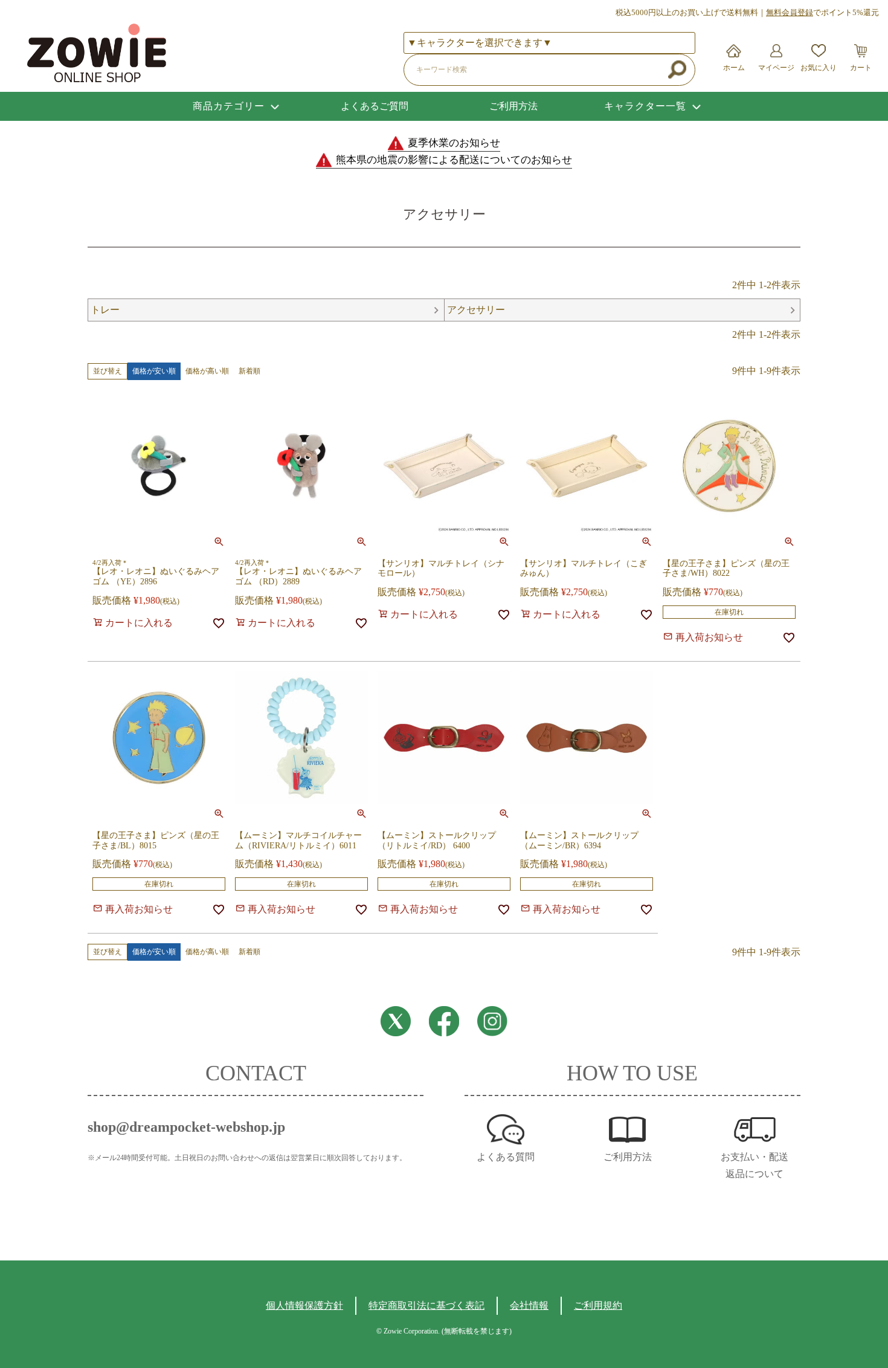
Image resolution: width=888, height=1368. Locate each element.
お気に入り (818, 67)
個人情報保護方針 (304, 1305)
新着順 (249, 371)
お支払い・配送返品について (754, 1165)
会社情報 (529, 1305)
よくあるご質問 (374, 106)
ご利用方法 (513, 106)
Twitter (396, 1021)
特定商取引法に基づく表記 (426, 1305)
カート (861, 67)
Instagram (492, 1021)
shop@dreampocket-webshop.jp (186, 1127)
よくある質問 (506, 1157)
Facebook (444, 1021)
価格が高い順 (207, 371)
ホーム (734, 67)
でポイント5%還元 (822, 12)
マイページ (776, 67)
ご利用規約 (598, 1305)
